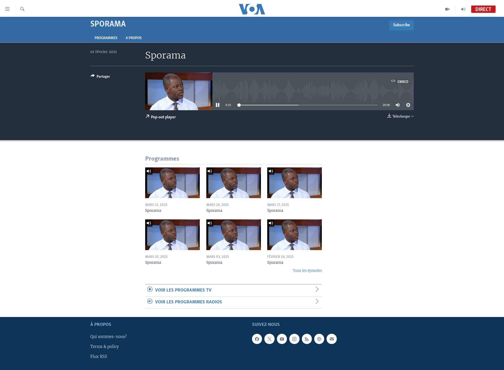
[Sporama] (172, 182)
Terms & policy (104, 346)
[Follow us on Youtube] (282, 339)
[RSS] (307, 339)
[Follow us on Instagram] (294, 339)
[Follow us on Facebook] (257, 339)
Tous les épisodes (307, 270)
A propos (133, 38)
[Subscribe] (332, 339)
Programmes (105, 38)
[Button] (100, 77)
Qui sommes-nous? (108, 336)
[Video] (447, 9)
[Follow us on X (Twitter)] (269, 339)
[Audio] (463, 9)
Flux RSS (98, 356)
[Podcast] (319, 339)
